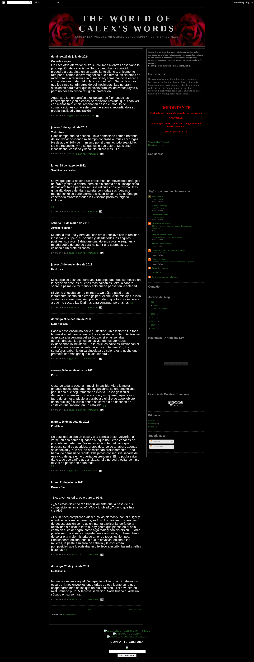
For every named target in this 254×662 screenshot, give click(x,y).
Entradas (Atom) (70, 614)
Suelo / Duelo (157, 199)
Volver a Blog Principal (158, 142)
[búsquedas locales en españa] (127, 637)
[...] (93, 111)
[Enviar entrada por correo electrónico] (97, 116)
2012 (153, 318)
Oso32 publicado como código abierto (167, 237)
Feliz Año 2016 (158, 208)
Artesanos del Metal (161, 223)
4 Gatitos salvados (87, 253)
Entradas (156, 441)
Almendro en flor (61, 227)
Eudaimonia (58, 571)
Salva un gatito (85, 116)
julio (155, 305)
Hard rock (57, 269)
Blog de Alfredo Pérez (162, 235)
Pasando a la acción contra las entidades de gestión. (173, 262)
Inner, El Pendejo (159, 206)
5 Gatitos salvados (86, 211)
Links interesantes (156, 145)
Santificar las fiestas (63, 170)
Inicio (88, 609)
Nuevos (151, 424)
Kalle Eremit (157, 197)
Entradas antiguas (133, 609)
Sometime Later (158, 217)
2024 (153, 302)
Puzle (54, 375)
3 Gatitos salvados (86, 307)
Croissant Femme (160, 215)
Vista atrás (57, 132)
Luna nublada (59, 323)
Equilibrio (57, 426)
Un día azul (157, 273)
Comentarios (157, 447)
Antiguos (152, 420)
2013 (153, 314)
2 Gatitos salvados (87, 154)
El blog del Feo (159, 259)
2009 (153, 328)
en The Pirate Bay (127, 659)
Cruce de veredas (160, 268)
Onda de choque (61, 61)
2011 (153, 321)
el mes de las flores (159, 253)
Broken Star (58, 487)
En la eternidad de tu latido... (165, 277)
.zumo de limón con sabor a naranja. (168, 250)
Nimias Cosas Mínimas (162, 244)
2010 (153, 325)
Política (151, 427)
